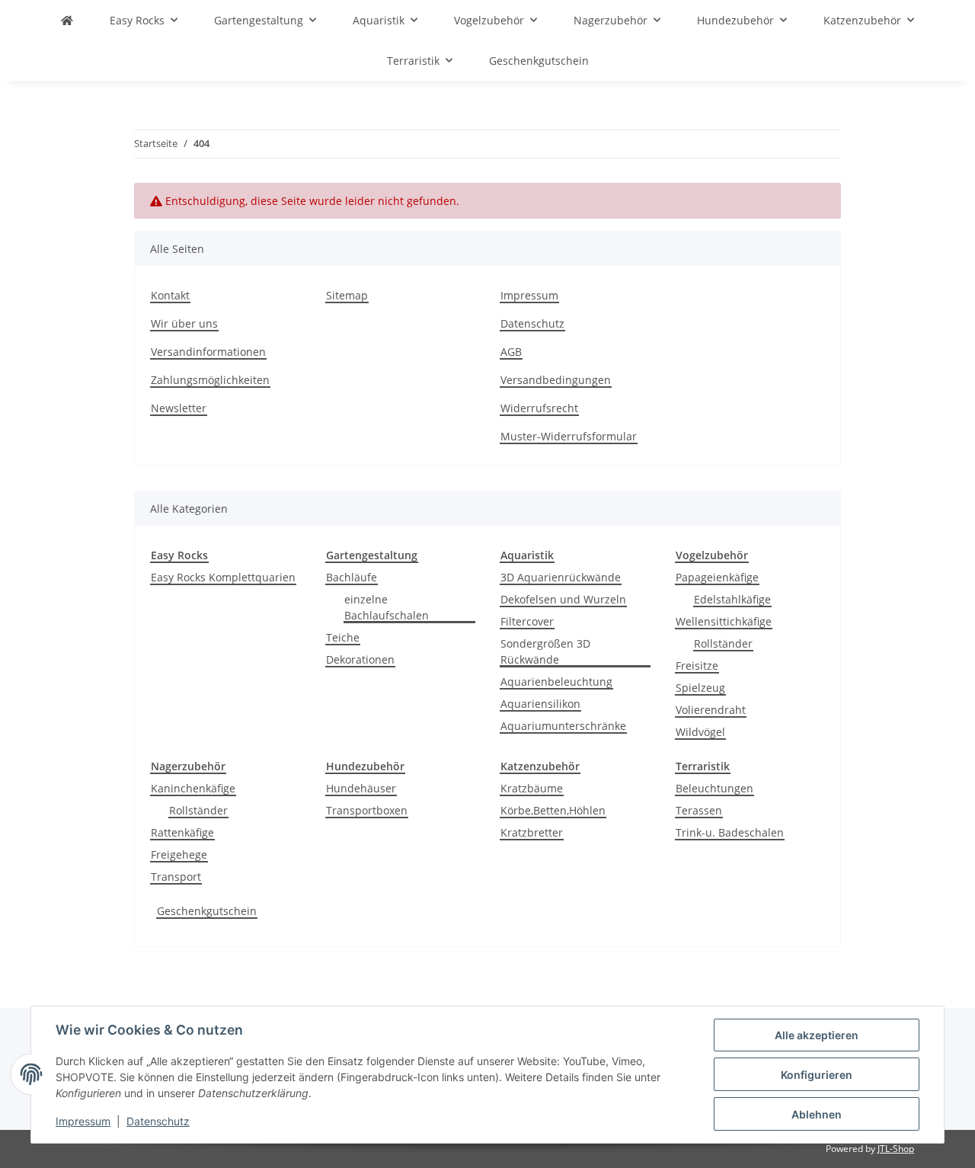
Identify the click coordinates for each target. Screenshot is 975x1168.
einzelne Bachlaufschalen (386, 607)
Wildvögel (700, 732)
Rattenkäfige (182, 832)
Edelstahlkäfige (732, 599)
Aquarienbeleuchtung (556, 681)
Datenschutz (158, 1121)
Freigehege (179, 854)
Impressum (83, 1121)
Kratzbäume (531, 788)
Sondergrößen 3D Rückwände (545, 651)
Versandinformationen (208, 351)
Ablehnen (816, 1114)
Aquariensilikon (540, 703)
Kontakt (170, 295)
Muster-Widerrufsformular (568, 436)
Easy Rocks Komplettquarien (223, 577)
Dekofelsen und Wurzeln (563, 599)
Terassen (699, 810)
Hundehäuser (361, 788)
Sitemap (347, 295)
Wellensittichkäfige (724, 621)
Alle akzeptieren (816, 1035)
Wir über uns (184, 323)
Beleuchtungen (714, 788)
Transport (176, 876)
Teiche (343, 637)
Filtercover (527, 621)
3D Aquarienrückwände (560, 577)
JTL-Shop (896, 1148)
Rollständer (723, 643)
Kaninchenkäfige (193, 788)
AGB (511, 351)
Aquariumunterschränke (563, 725)
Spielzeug (700, 687)
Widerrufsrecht (539, 408)
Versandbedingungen (555, 380)
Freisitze (697, 665)
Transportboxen (367, 810)
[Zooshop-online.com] (67, 20)
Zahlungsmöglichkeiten (210, 380)
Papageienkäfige (717, 577)
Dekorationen (360, 659)
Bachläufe (351, 577)
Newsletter (178, 408)
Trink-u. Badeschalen (730, 832)
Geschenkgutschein (207, 911)
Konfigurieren (816, 1074)
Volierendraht (711, 709)
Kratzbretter (531, 832)
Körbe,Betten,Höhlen (553, 810)
